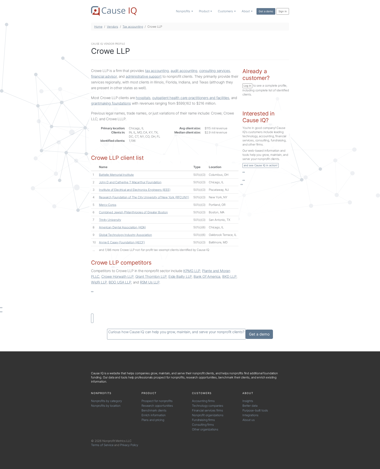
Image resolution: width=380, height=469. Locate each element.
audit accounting (184, 71)
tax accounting (157, 71)
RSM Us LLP (149, 282)
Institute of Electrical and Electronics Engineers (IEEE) (134, 190)
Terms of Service (102, 445)
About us (248, 420)
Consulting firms (203, 424)
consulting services (214, 71)
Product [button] (204, 11)
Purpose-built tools (255, 410)
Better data (249, 406)
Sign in (282, 11)
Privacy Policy (129, 445)
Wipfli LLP (99, 282)
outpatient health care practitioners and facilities (190, 98)
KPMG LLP (191, 271)
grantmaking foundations (111, 103)
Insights (247, 401)
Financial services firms (207, 410)
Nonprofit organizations (207, 415)
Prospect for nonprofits (157, 401)
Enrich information (154, 415)
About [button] (246, 11)
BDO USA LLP (120, 282)
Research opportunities (157, 406)
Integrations (250, 415)
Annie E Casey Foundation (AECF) (122, 242)
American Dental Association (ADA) (122, 227)
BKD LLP (229, 276)
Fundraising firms (203, 420)
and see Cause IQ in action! (260, 165)
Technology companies (207, 406)
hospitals (143, 98)
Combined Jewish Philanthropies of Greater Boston (133, 212)
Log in (247, 85)
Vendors (112, 26)
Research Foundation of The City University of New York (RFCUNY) (144, 197)
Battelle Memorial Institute (116, 175)
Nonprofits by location (106, 406)
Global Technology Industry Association (125, 235)
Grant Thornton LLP (151, 276)
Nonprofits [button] (183, 11)
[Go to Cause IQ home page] (114, 11)
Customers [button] (226, 11)
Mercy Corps (107, 205)
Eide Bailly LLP (180, 276)
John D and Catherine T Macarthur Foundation (130, 182)
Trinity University (110, 220)
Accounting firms (203, 401)
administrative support (144, 76)
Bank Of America (207, 276)
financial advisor (104, 76)
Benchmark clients (154, 410)
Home (98, 26)
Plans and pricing (153, 420)
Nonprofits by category (106, 401)
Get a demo (266, 11)
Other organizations (205, 429)
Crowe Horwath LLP (117, 276)
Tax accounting (133, 26)
